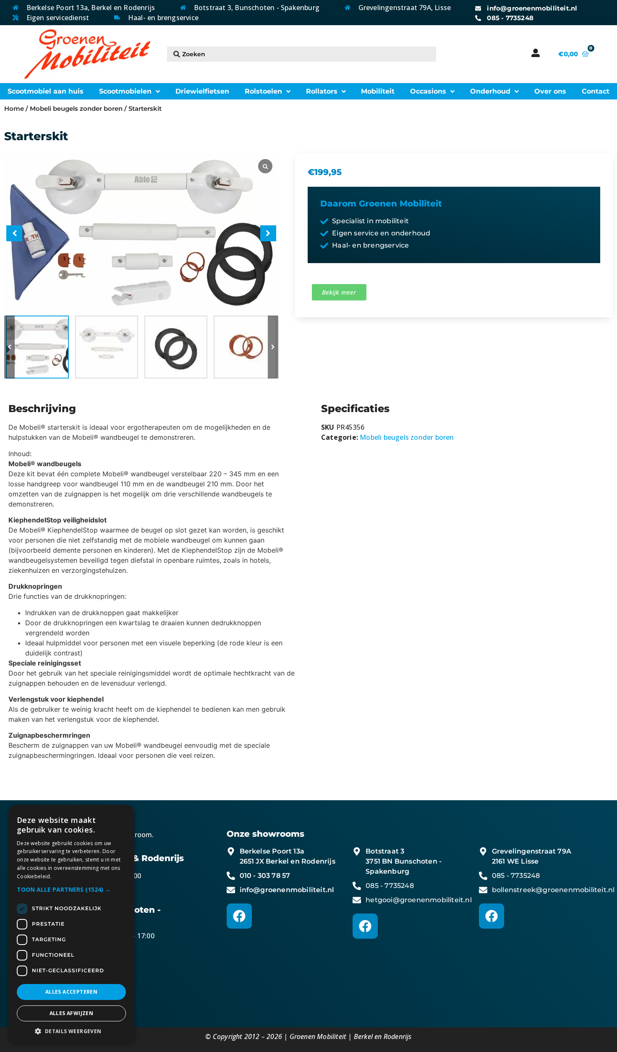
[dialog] (71, 924)
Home (14, 108)
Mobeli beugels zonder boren (76, 108)
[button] (273, 347)
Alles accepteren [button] (71, 991)
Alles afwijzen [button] (72, 1013)
